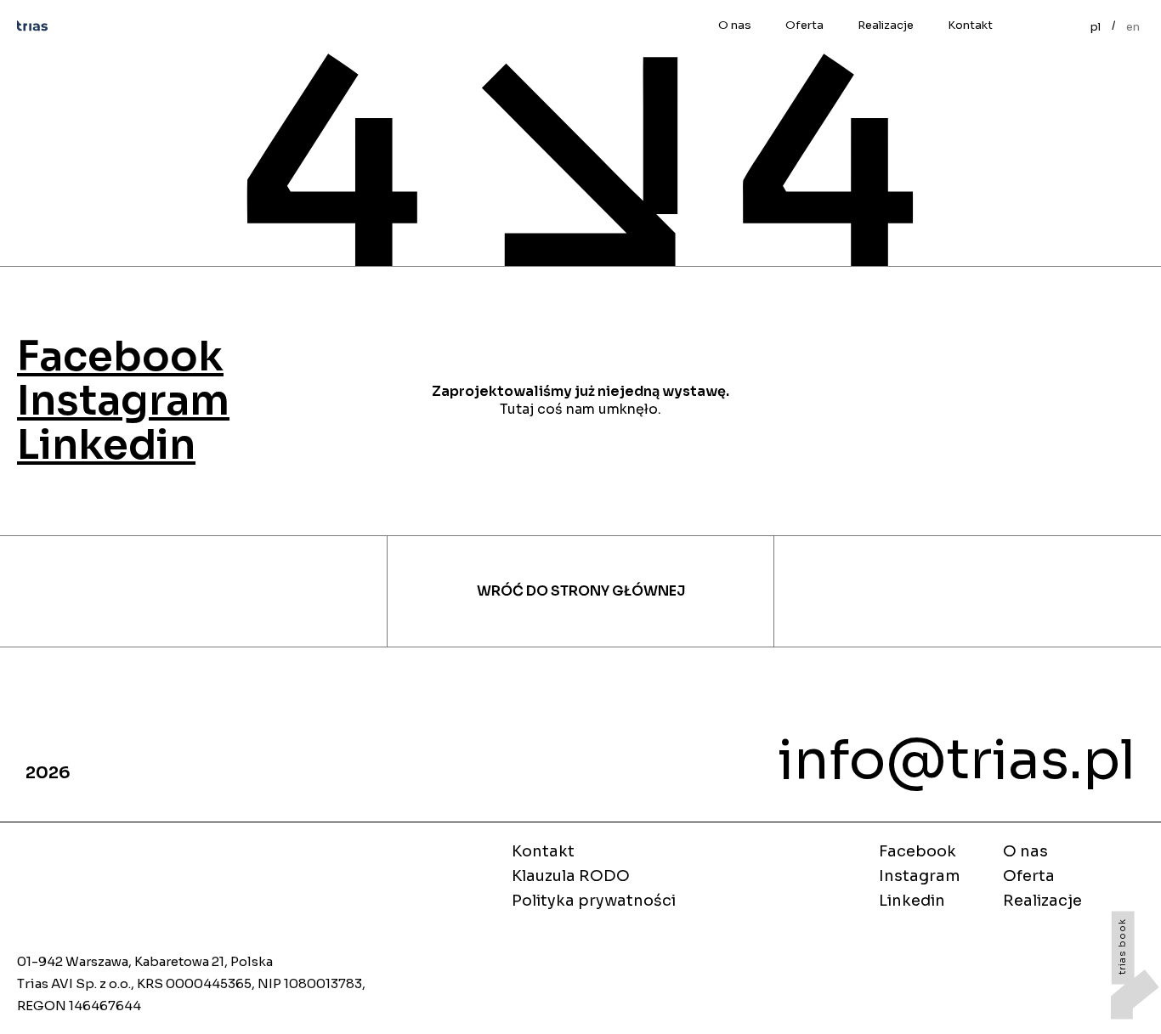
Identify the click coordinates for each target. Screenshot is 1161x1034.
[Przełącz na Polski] (1095, 25)
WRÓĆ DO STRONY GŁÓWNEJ (581, 591)
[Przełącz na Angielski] (1133, 25)
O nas (734, 25)
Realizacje (886, 25)
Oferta (804, 25)
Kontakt (970, 25)
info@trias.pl (957, 760)
